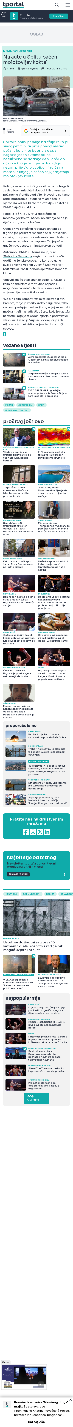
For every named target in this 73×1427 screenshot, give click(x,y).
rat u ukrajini (31, 894)
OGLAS (36, 34)
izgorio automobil (17, 410)
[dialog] (36, 1412)
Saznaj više (36, 1422)
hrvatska (11, 894)
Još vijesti (33, 1098)
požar (9, 405)
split (41, 405)
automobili (25, 405)
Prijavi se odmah (18, 874)
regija (50, 894)
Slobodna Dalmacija (17, 256)
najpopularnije (22, 998)
